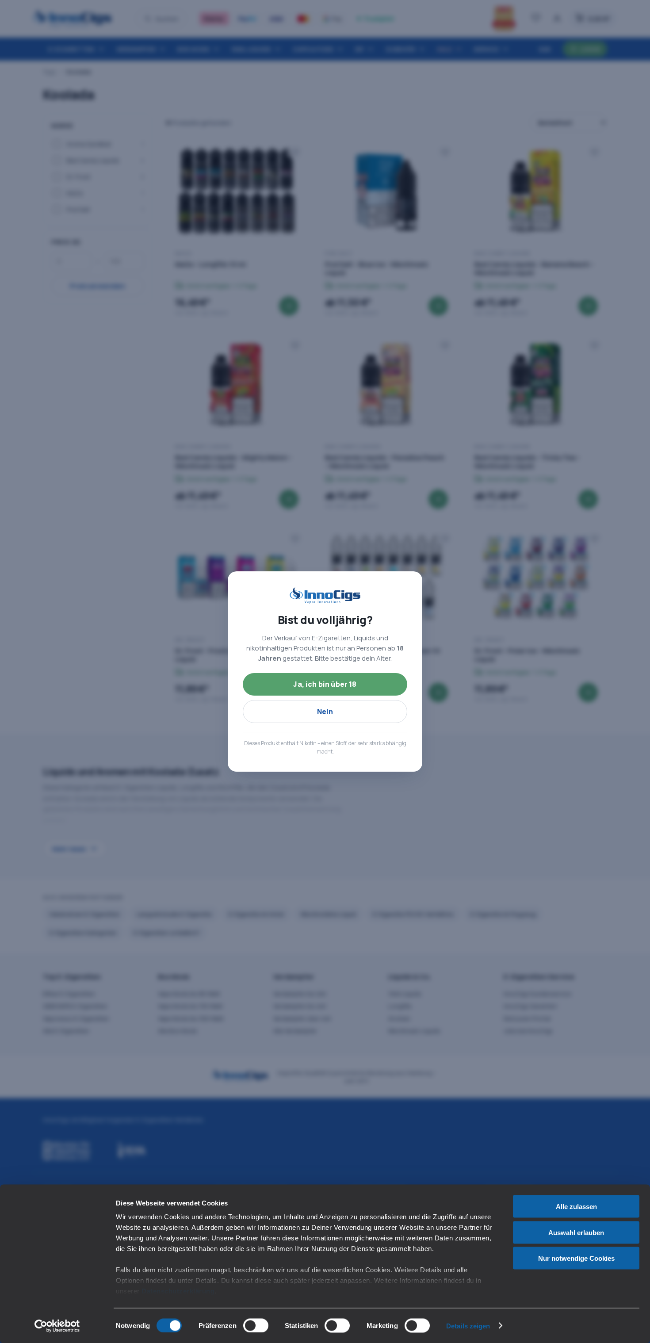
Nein (325, 711)
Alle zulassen (576, 1206)
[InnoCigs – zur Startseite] (325, 595)
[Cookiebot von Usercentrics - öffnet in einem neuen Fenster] (57, 1325)
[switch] (255, 1325)
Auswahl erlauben (576, 1232)
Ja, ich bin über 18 (324, 684)
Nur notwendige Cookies (576, 1258)
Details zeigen (468, 1325)
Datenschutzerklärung (177, 1291)
